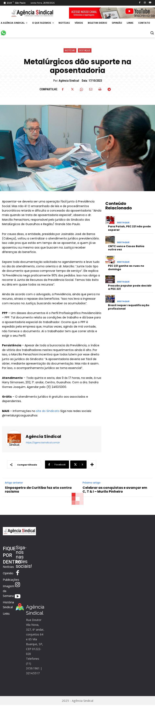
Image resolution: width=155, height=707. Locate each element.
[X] (72, 89)
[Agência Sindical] (14, 439)
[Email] (91, 89)
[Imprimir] (100, 89)
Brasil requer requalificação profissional (128, 307)
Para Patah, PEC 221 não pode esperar (129, 228)
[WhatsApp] (81, 89)
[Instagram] (145, 3)
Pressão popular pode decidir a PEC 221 (130, 287)
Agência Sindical (69, 80)
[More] (92, 464)
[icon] (3, 31)
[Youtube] (150, 3)
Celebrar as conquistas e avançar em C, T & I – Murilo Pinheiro (115, 489)
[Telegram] (109, 89)
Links (6, 613)
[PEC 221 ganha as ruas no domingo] (110, 259)
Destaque (84, 50)
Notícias (70, 50)
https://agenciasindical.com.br (43, 442)
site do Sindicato (47, 411)
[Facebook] (139, 3)
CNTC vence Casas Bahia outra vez (126, 248)
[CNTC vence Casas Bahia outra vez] (110, 240)
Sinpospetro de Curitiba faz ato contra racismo (38, 489)
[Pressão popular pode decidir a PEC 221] (110, 279)
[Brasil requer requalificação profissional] (110, 299)
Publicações (11, 579)
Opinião (8, 573)
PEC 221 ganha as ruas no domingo (126, 267)
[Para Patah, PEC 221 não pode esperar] (110, 220)
